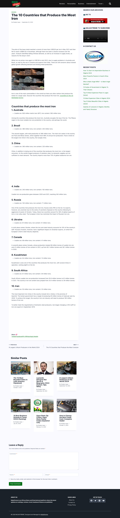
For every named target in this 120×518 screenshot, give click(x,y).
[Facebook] (91, 500)
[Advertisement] (44, 37)
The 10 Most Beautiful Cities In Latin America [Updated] (20, 380)
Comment (13, 454)
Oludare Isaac (16, 22)
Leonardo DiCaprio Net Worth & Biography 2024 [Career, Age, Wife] (42, 382)
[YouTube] (103, 500)
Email (47, 475)
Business (81, 3)
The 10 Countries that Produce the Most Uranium (62, 346)
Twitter (14, 336)
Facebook (19, 336)
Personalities (71, 3)
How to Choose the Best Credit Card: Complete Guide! (65, 418)
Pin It (24, 336)
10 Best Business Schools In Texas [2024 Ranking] (20, 417)
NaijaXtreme (44, 514)
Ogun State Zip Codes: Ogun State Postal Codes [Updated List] (43, 419)
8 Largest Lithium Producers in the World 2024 (24, 346)
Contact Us (71, 502)
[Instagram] (99, 500)
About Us (71, 500)
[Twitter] (95, 500)
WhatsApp (29, 336)
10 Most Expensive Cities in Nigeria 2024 (96, 98)
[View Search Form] (108, 4)
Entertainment (91, 3)
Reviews (62, 3)
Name (12, 475)
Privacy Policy (72, 505)
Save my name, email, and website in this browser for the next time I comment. (34, 479)
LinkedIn (35, 336)
